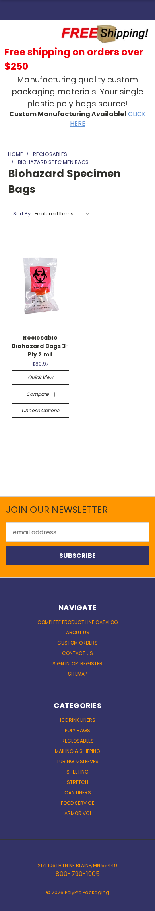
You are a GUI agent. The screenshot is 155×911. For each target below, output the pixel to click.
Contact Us (77, 653)
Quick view (40, 377)
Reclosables (78, 740)
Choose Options (40, 410)
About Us (77, 632)
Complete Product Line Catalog (77, 622)
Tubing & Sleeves (77, 761)
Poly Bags (77, 730)
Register (91, 663)
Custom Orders (77, 642)
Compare (38, 394)
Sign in (61, 663)
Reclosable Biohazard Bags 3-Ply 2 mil (40, 346)
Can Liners (77, 792)
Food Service (77, 803)
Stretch (77, 782)
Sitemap (77, 674)
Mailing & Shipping (77, 751)
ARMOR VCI (77, 813)
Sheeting (77, 771)
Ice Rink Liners (77, 720)
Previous (12, 903)
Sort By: (22, 213)
